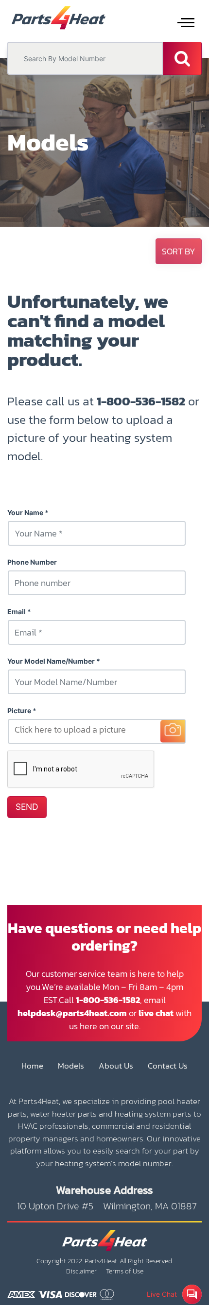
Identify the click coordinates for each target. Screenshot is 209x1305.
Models (71, 1066)
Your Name (25, 512)
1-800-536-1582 (141, 401)
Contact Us (168, 1066)
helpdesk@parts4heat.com (72, 1013)
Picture (19, 710)
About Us (116, 1066)
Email (16, 611)
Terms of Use (124, 1271)
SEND (27, 807)
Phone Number (32, 562)
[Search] (182, 58)
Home (32, 1066)
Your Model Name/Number (51, 661)
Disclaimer (81, 1271)
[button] (179, 251)
